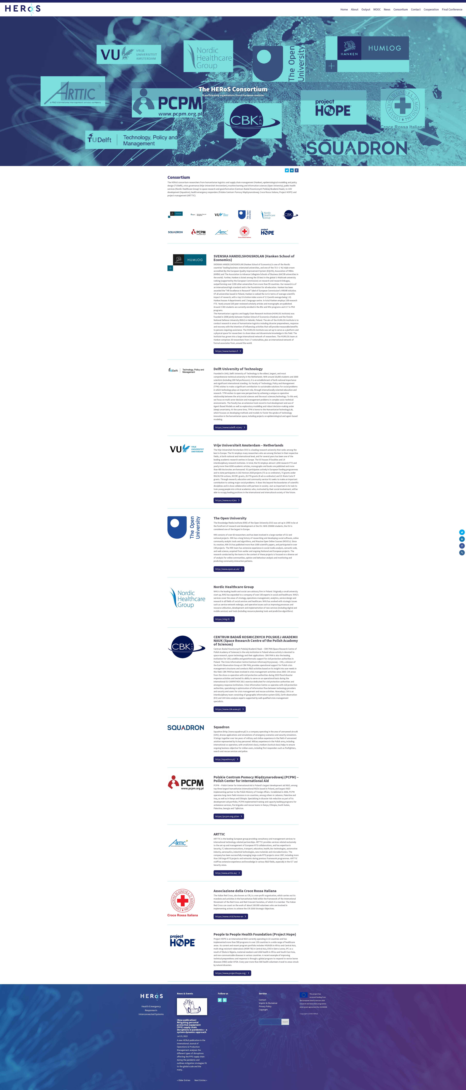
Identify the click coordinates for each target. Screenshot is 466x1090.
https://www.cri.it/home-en (229, 916)
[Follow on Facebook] (297, 170)
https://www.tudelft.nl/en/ (228, 427)
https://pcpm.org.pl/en (227, 816)
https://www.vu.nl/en (226, 500)
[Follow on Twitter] (287, 170)
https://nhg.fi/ (222, 619)
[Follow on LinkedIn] (292, 170)
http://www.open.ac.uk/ (227, 568)
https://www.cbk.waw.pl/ (228, 709)
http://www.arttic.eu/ (226, 872)
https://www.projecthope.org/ (230, 973)
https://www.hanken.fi (226, 351)
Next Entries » (200, 1080)
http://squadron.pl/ (225, 759)
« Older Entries (183, 1080)
